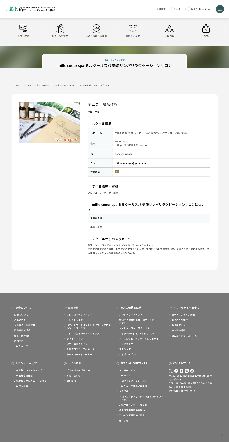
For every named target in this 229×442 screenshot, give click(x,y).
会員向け (206, 35)
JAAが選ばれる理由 (96, 35)
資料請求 (161, 9)
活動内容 (169, 35)
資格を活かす (133, 35)
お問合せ (178, 9)
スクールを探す (60, 35)
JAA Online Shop (201, 9)
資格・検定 (23, 35)
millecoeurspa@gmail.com (131, 163)
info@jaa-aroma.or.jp (182, 390)
